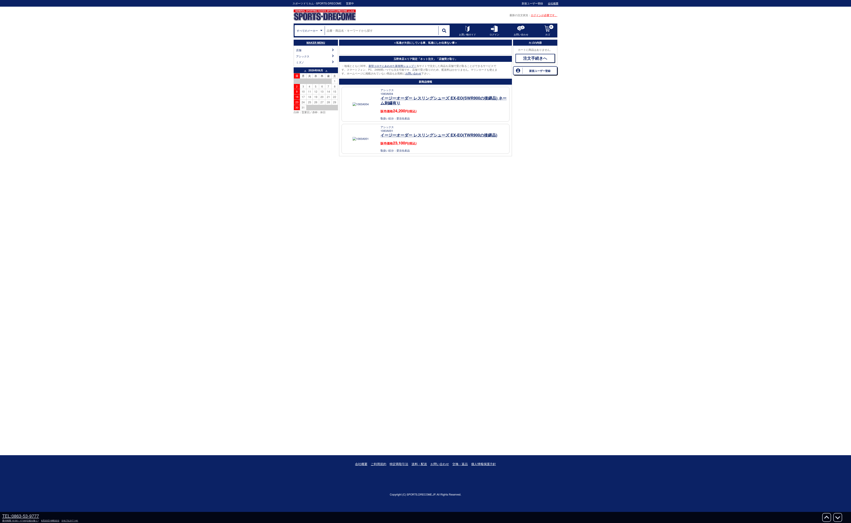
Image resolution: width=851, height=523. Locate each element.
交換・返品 (460, 464)
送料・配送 (419, 464)
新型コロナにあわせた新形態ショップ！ (392, 66)
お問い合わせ (413, 73)
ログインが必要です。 (544, 15)
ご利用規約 (378, 464)
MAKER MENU (315, 43)
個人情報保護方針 (483, 464)
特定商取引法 (399, 464)
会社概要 (361, 464)
